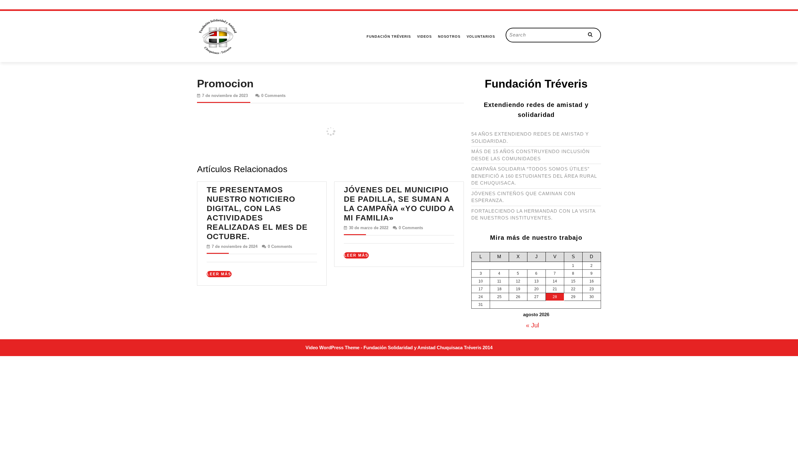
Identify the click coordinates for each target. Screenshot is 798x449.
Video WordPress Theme (332, 347)
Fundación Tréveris (389, 36)
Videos (424, 36)
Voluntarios (481, 36)
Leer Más (219, 274)
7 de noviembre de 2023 (225, 95)
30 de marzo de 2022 (368, 227)
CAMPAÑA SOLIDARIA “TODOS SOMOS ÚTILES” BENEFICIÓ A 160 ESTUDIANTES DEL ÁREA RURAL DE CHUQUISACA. (534, 176)
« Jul (532, 325)
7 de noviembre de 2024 (234, 246)
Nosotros (449, 36)
